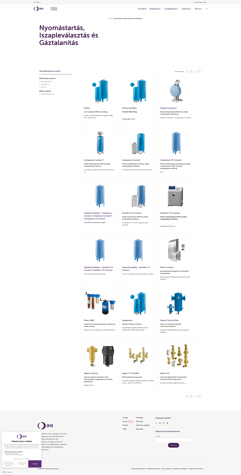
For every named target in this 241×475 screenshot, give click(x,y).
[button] (187, 71)
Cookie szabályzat (166, 469)
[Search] (206, 9)
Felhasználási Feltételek (138, 469)
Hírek (125, 429)
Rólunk (198, 9)
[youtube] (160, 423)
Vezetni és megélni (142, 425)
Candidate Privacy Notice (195, 469)
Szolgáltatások (171, 9)
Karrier (125, 421)
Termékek (142, 9)
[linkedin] (156, 423)
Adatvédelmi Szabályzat (180, 469)
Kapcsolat (139, 429)
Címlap (110, 18)
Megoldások (154, 9)
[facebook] (167, 423)
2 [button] (195, 71)
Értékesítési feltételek (153, 469)
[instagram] (163, 423)
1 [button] (191, 71)
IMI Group (139, 421)
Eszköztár (186, 9)
